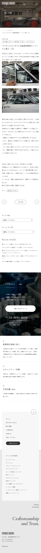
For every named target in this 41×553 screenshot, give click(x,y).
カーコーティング (10, 460)
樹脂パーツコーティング (12, 493)
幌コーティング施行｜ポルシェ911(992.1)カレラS (16, 244)
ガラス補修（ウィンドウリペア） (14, 484)
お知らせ (8, 434)
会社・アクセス (11, 437)
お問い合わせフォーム (20, 309)
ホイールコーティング (12, 469)
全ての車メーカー (7, 41)
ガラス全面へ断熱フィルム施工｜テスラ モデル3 (16, 261)
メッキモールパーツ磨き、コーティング (16, 490)
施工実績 (10, 30)
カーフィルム (30, 41)
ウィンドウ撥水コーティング (13, 472)
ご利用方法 (9, 430)
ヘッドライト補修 (10, 487)
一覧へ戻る (20, 202)
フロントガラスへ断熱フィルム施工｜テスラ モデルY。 (18, 247)
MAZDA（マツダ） (19, 41)
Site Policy (36, 504)
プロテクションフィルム (12, 478)
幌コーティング (10, 475)
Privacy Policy (35, 507)
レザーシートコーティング (13, 466)
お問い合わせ (13, 443)
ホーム (3, 30)
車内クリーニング (10, 481)
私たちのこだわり (11, 422)
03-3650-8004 (18, 317)
